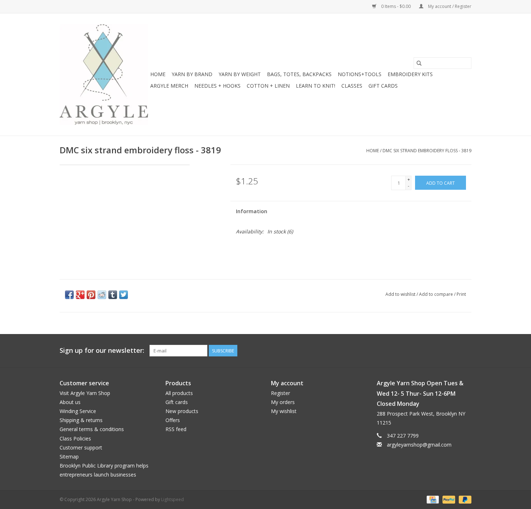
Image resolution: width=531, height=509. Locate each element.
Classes (351, 85)
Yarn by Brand (192, 74)
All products (179, 393)
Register (280, 393)
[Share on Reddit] (102, 294)
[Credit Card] (432, 499)
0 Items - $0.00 (396, 6)
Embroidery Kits (410, 74)
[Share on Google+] (80, 294)
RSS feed (175, 429)
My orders (283, 402)
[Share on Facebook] (69, 294)
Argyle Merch (169, 85)
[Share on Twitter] (123, 294)
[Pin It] (91, 294)
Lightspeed (172, 499)
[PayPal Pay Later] (463, 499)
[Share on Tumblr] (112, 294)
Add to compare (436, 294)
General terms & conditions (92, 429)
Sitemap (69, 456)
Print (461, 294)
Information (251, 211)
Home (157, 74)
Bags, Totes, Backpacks (299, 74)
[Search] (419, 63)
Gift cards (383, 85)
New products (181, 411)
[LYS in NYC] (104, 74)
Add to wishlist (400, 294)
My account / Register (449, 6)
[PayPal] (448, 499)
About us (70, 402)
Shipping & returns (81, 420)
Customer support (81, 447)
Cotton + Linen (268, 85)
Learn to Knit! (315, 85)
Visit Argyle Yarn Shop (85, 393)
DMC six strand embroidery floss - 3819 (427, 151)
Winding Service (78, 411)
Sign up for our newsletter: (102, 350)
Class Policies (75, 438)
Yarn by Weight (240, 74)
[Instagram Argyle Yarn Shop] (465, 350)
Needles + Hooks (217, 85)
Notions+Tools (359, 74)
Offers (172, 420)
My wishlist (284, 411)
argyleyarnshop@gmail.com (419, 444)
